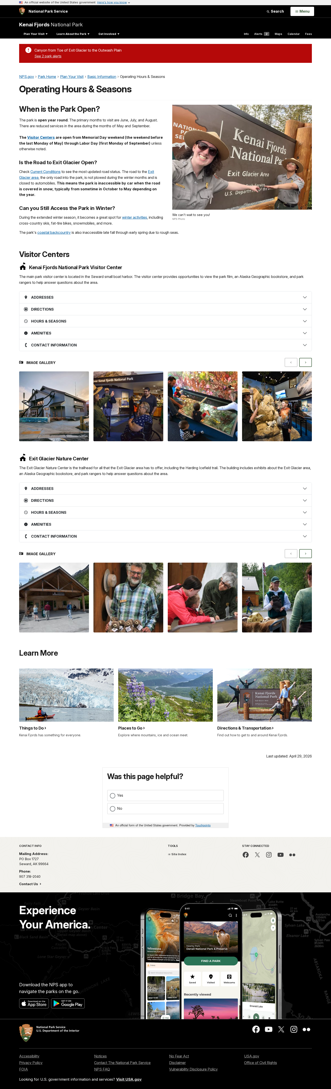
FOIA (23, 1069)
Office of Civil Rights (260, 1062)
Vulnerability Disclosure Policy (193, 1069)
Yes (120, 795)
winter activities (134, 217)
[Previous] (291, 362)
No (119, 808)
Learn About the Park (71, 34)
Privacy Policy (31, 1062)
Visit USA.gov (129, 1079)
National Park (51, 24)
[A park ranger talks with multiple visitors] (128, 406)
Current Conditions (45, 171)
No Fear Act (179, 1056)
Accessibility (29, 1056)
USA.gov (251, 1056)
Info (246, 34)
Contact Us (29, 884)
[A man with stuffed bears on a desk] (128, 597)
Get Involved (107, 34)
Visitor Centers (41, 137)
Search (277, 11)
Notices (100, 1056)
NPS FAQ (102, 1069)
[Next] (305, 362)
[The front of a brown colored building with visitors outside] (54, 597)
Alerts (261, 34)
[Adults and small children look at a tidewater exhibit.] (203, 406)
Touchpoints (203, 825)
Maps (278, 34)
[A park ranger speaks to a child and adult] (203, 597)
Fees (308, 34)
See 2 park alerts (47, 56)
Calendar (294, 34)
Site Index (178, 854)
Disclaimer (177, 1062)
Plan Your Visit (34, 34)
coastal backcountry (54, 232)
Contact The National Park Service (122, 1062)
